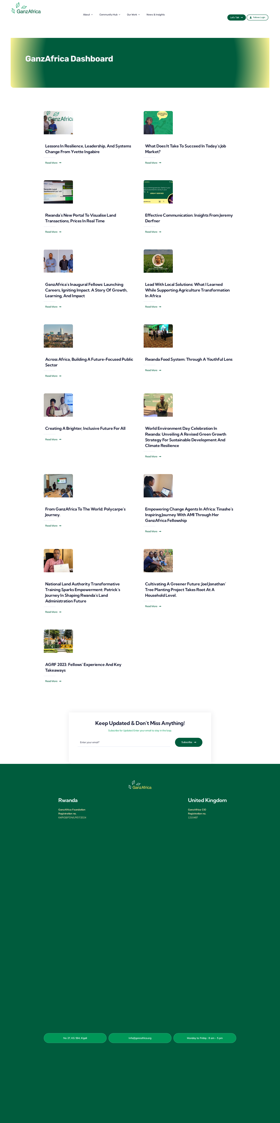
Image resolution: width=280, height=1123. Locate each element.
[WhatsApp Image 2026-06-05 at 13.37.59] (158, 112)
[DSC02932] (58, 112)
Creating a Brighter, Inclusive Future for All (85, 428)
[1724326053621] (158, 181)
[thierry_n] (158, 250)
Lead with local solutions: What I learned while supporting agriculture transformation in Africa (187, 290)
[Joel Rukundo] (158, 394)
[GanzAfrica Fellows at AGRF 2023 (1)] (58, 630)
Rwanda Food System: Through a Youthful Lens (188, 359)
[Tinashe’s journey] (158, 475)
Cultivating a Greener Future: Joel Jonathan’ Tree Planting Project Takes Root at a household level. (185, 589)
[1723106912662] (58, 250)
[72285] (58, 181)
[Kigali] (58, 325)
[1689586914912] (158, 550)
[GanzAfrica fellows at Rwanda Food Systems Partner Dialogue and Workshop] (158, 325)
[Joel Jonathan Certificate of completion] (58, 394)
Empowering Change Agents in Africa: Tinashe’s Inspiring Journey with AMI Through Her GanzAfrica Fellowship (189, 514)
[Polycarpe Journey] (58, 475)
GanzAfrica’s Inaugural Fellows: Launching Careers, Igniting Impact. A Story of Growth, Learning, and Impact (86, 290)
